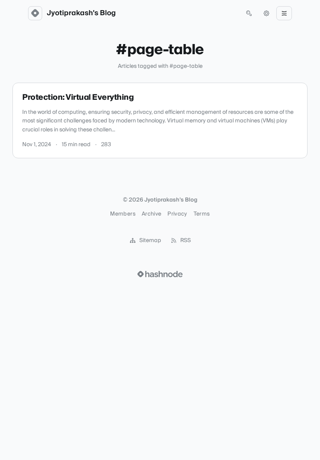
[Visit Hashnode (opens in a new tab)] (160, 274)
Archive (151, 214)
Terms (202, 214)
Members (122, 214)
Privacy (177, 214)
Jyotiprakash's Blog (81, 13)
